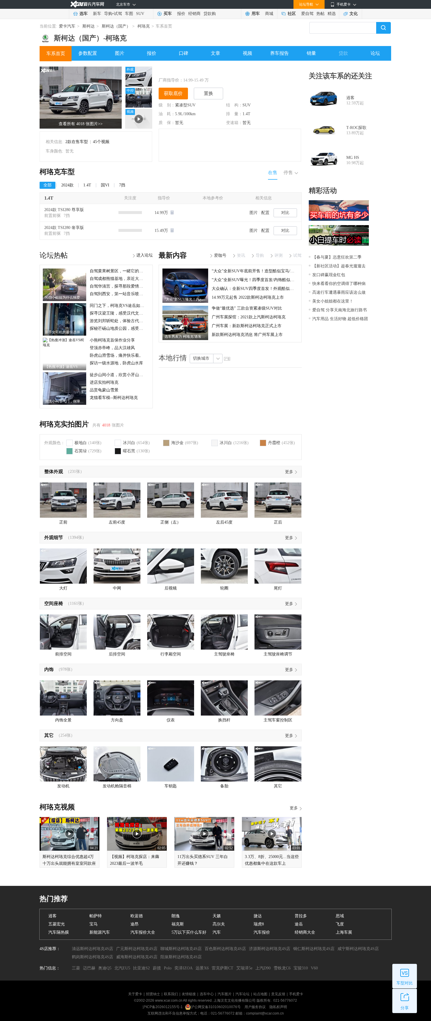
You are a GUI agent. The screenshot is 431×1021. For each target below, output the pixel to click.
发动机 (63, 786)
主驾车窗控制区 (278, 720)
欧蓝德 (136, 916)
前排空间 (63, 654)
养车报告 (279, 53)
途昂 (134, 924)
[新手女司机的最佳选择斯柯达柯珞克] (64, 305)
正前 (63, 522)
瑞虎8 (259, 924)
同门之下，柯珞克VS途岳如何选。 (121, 305)
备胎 (224, 786)
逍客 (350, 98)
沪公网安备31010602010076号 (216, 1007)
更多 (289, 472)
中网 (117, 588)
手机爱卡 (296, 994)
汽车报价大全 (142, 932)
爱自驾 (307, 13)
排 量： (234, 114)
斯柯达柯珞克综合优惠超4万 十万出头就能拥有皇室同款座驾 (69, 863)
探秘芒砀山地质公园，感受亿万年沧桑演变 (129, 328)
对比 (285, 212)
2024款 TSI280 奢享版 (64, 227)
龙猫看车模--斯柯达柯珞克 (114, 397)
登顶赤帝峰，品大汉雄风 (112, 348)
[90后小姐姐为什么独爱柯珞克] (64, 271)
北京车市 (123, 4)
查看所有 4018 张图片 (81, 124)
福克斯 (178, 924)
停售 (288, 172)
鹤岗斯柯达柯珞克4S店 (92, 957)
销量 (311, 53)
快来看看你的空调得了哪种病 (339, 283)
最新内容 (173, 255)
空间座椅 (53, 603)
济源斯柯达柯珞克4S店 (269, 949)
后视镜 (170, 588)
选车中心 (207, 994)
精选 (332, 13)
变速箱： (234, 122)
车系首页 (55, 53)
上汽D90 (263, 968)
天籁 (217, 916)
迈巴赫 (89, 968)
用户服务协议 (256, 1007)
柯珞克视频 (57, 807)
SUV (140, 13)
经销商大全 (305, 932)
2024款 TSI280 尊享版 (64, 210)
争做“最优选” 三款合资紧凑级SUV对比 (247, 308)
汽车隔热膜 (58, 932)
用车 (256, 13)
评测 (278, 255)
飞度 (340, 924)
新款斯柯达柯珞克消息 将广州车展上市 (247, 334)
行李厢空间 (170, 654)
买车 (168, 13)
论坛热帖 (54, 255)
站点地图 (260, 994)
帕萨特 (95, 916)
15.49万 (162, 230)
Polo (168, 968)
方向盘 (117, 720)
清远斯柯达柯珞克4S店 (92, 949)
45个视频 (101, 142)
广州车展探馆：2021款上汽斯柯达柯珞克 (249, 317)
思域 (340, 916)
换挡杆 (224, 720)
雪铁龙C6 (282, 968)
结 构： (234, 105)
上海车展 (344, 932)
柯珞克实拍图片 (64, 424)
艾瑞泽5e (244, 968)
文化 (353, 13)
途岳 (299, 924)
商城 (269, 13)
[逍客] (323, 100)
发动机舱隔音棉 (117, 786)
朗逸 (176, 916)
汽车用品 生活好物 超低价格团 (340, 319)
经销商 (194, 13)
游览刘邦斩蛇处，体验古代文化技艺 (122, 321)
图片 (119, 53)
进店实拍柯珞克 (104, 382)
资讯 (241, 255)
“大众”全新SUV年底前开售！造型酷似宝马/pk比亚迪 (259, 271)
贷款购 (209, 13)
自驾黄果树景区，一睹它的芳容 (118, 271)
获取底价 (173, 93)
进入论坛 (144, 255)
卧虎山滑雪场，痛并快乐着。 (116, 355)
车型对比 (404, 983)
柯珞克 (144, 26)
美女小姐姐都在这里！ (332, 301)
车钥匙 (170, 786)
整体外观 (53, 471)
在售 (272, 172)
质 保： (167, 122)
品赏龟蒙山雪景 (104, 390)
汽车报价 (262, 932)
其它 (49, 735)
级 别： (167, 105)
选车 (83, 13)
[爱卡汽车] (87, 4)
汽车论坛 (242, 994)
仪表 (171, 720)
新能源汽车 (99, 932)
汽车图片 (225, 994)
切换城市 (201, 358)
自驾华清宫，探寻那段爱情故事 (118, 286)
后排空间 (117, 654)
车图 (129, 13)
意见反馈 (278, 994)
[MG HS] (323, 160)
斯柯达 (88, 26)
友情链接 (189, 994)
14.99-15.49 (193, 80)
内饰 (49, 669)
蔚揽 (157, 968)
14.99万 (162, 212)
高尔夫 (219, 924)
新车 (97, 13)
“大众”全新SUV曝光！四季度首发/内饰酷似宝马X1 (257, 280)
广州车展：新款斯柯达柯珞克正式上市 (246, 326)
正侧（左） (170, 522)
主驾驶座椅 (224, 654)
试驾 (118, 13)
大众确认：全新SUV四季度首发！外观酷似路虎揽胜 (259, 288)
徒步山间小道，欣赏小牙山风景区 (120, 375)
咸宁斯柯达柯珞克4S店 (358, 949)
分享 (405, 1008)
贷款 (343, 53)
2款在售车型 (76, 142)
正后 (278, 522)
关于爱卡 (135, 994)
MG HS (352, 157)
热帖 (320, 13)
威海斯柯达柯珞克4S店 (136, 957)
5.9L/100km (185, 114)
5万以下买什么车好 (189, 932)
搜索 (383, 28)
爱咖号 (220, 255)
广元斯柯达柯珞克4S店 (136, 949)
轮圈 (224, 588)
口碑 (183, 53)
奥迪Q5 (104, 968)
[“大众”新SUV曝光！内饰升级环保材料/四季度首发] (185, 271)
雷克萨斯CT (222, 968)
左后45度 (224, 522)
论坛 (375, 53)
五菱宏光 (56, 924)
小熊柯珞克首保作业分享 (112, 340)
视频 (247, 53)
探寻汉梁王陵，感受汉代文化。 (118, 313)
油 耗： (167, 114)
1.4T (246, 114)
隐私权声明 (278, 1007)
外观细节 (53, 537)
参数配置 (87, 53)
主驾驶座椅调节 (278, 654)
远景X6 (202, 968)
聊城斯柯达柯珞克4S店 (181, 949)
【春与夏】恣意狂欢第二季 (337, 257)
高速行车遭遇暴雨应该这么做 (339, 292)
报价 (181, 13)
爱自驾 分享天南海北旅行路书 (339, 310)
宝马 (93, 924)
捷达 (258, 916)
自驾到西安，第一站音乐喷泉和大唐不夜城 (129, 294)
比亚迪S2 (141, 968)
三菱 (76, 968)
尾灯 (278, 588)
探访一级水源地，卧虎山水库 (116, 363)
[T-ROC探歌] (323, 130)
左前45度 (117, 522)
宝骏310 (300, 968)
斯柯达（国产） (116, 26)
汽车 (217, 932)
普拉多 (301, 916)
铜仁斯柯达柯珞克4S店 (314, 949)
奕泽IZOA (183, 968)
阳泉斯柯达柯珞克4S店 (181, 957)
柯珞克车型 (57, 172)
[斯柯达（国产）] (45, 36)
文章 (215, 53)
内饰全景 (63, 720)
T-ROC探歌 (356, 127)
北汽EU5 (122, 968)
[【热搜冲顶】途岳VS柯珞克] (64, 340)
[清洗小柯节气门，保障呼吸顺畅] (64, 374)
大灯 (63, 588)
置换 (208, 93)
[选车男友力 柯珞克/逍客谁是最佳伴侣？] (185, 308)
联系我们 (171, 994)
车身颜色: (54, 151)
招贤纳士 (153, 994)
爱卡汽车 (67, 26)
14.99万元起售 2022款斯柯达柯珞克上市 (248, 297)
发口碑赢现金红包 (328, 275)
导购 (108, 13)
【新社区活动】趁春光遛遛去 (339, 266)
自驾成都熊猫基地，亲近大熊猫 (118, 278)
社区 (292, 13)
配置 (265, 212)
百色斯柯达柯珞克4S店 (225, 949)
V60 (314, 968)
